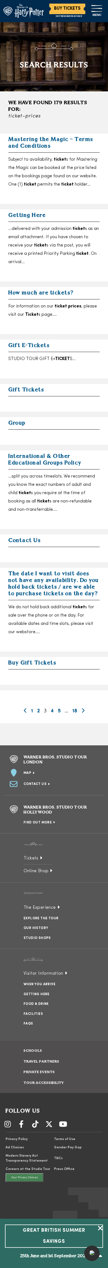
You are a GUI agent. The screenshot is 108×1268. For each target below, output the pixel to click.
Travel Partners (41, 1061)
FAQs (28, 1023)
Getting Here (37, 994)
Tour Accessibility (44, 1083)
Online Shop (36, 871)
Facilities (33, 1014)
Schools (33, 1051)
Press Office (64, 1169)
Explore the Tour (41, 918)
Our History (36, 928)
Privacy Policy (17, 1139)
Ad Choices (15, 1147)
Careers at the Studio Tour (28, 1169)
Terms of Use (64, 1139)
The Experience (40, 907)
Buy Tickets (67, 8)
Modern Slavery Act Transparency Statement (27, 1158)
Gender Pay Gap (68, 1147)
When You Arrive (39, 984)
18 (74, 711)
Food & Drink (36, 1004)
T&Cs (58, 1158)
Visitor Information (43, 973)
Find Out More (38, 822)
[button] (92, 1253)
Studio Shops (37, 938)
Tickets (31, 858)
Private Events (39, 1072)
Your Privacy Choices (24, 1177)
